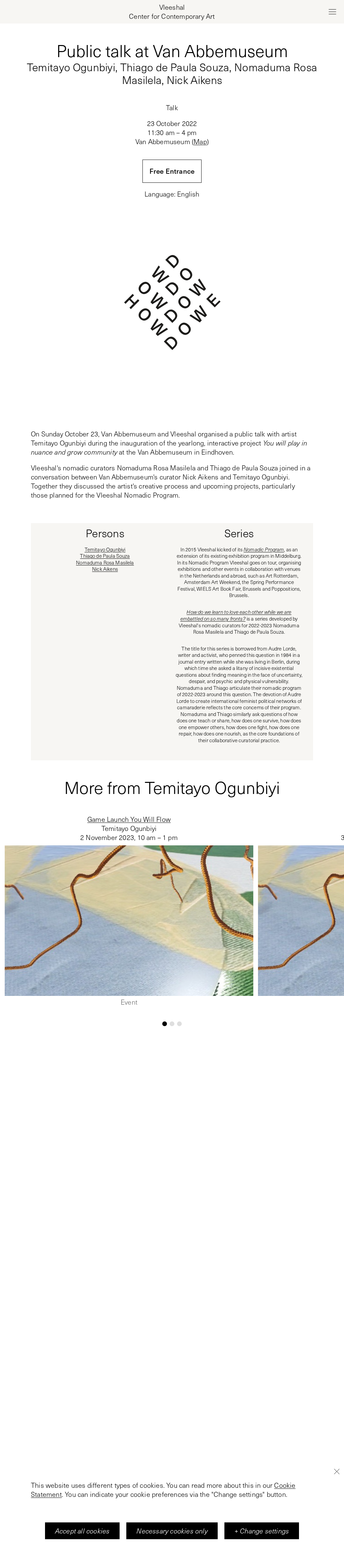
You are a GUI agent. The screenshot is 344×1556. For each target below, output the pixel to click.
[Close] (336, 1471)
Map (200, 141)
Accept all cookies (82, 1531)
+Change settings (261, 1531)
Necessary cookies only (171, 1531)
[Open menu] (332, 11)
